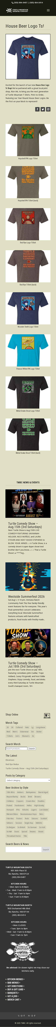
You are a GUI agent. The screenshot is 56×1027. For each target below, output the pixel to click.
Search (32, 748)
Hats (27, 727)
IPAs (18, 810)
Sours (16, 831)
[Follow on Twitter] (43, 109)
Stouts (40, 831)
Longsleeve (40, 727)
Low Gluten (43, 810)
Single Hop (29, 823)
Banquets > (13, 992)
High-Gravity (39, 805)
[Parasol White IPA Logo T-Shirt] (28, 366)
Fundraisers (19, 805)
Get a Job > (12, 996)
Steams (33, 831)
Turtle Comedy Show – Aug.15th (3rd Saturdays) (25, 525)
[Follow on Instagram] (48, 109)
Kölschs (25, 810)
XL (33, 736)
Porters (19, 818)
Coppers (19, 801)
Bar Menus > (13, 982)
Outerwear (24, 731)
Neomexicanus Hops (29, 814)
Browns (38, 797)
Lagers (34, 810)
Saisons (35, 818)
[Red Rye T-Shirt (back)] (28, 282)
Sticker (39, 731)
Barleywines (31, 792)
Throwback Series (14, 836)
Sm (32, 731)
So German (32, 827)
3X (12, 727)
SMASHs (39, 823)
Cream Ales (30, 801)
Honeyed (10, 810)
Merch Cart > (14, 999)
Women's (25, 736)
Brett (30, 797)
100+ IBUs (11, 792)
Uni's (17, 736)
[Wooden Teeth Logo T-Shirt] (28, 324)
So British (21, 827)
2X (8, 727)
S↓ (19, 1015)
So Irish (42, 827)
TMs (25, 836)
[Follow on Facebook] (37, 109)
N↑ (29, 1015)
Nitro (41, 814)
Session (19, 823)
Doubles (41, 801)
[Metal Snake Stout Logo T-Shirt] (28, 408)
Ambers (20, 792)
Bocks (23, 797)
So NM (9, 831)
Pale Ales (10, 818)
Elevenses (10, 760)
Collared (19, 727)
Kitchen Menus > (15, 979)
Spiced (24, 831)
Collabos (10, 801)
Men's (15, 731)
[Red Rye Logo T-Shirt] (28, 240)
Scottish (44, 818)
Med (8, 731)
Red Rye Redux (12, 764)
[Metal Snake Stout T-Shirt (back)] (28, 450)
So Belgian (11, 827)
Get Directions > (15, 986)
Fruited (9, 805)
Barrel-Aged (43, 792)
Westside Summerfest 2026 (26, 597)
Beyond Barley (12, 797)
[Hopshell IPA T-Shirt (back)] (28, 198)
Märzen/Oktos (12, 814)
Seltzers (10, 823)
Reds (27, 818)
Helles (29, 805)
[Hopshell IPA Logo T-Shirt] (28, 156)
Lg (32, 727)
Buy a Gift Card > (16, 989)
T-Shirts (10, 736)
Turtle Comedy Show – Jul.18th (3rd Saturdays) (24, 664)
